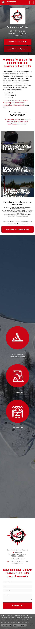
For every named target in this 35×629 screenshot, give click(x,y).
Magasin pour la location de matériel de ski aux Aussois (17, 121)
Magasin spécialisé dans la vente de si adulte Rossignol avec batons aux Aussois (17, 215)
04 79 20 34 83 (17, 26)
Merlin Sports (11, 2)
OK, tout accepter (6, 625)
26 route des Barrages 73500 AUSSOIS (17, 33)
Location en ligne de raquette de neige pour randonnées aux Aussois (17, 207)
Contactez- (16, 42)
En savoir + (17, 142)
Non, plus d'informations (20, 625)
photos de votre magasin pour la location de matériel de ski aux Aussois (15, 103)
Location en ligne (16, 49)
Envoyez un (16, 229)
